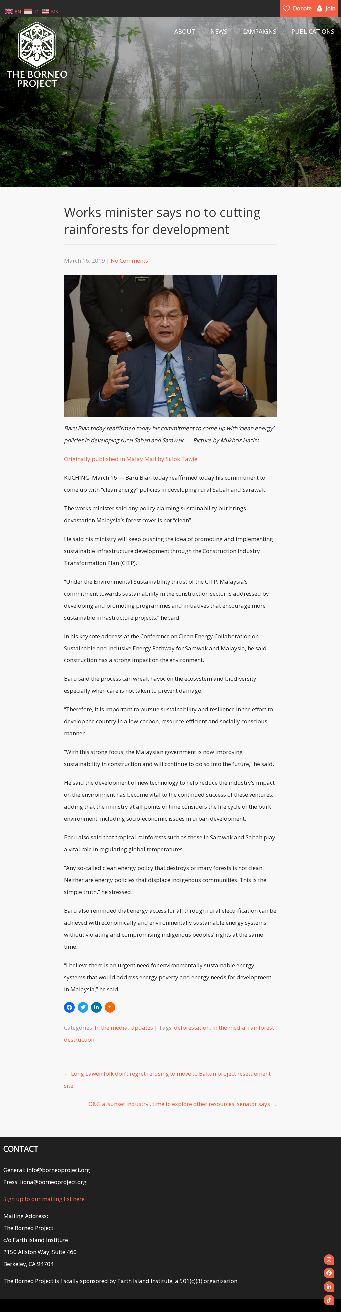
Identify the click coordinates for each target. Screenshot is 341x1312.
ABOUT (184, 31)
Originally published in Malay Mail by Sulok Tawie (130, 459)
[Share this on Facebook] (69, 1007)
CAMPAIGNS (259, 31)
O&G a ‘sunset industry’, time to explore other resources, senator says (182, 1104)
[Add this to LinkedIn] (96, 1007)
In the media (111, 1027)
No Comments (129, 260)
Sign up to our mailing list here (44, 1199)
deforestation (192, 1027)
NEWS (218, 31)
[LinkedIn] (329, 1286)
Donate (302, 8)
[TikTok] (329, 1300)
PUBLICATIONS (312, 31)
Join (330, 8)
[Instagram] (329, 1259)
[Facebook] (329, 1273)
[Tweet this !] (83, 1007)
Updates (141, 1027)
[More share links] (110, 1007)
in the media (228, 1027)
